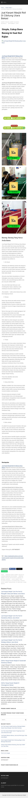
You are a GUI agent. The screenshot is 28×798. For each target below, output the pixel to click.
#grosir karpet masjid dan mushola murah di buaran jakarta (12, 578)
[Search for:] (14, 719)
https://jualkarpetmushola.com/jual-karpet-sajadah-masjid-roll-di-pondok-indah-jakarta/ (13, 557)
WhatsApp (5, 571)
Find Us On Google (5, 753)
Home (2, 7)
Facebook (13, 568)
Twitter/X (20, 568)
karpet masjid (8, 7)
